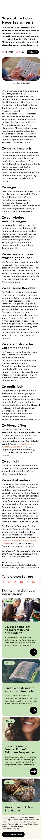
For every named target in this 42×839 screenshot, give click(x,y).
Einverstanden (15, 834)
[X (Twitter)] (15, 581)
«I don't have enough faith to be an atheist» (20, 540)
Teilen (31, 52)
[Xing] (27, 581)
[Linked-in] (21, 581)
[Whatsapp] (9, 581)
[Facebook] (3, 581)
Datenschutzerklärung (10, 829)
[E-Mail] (33, 581)
